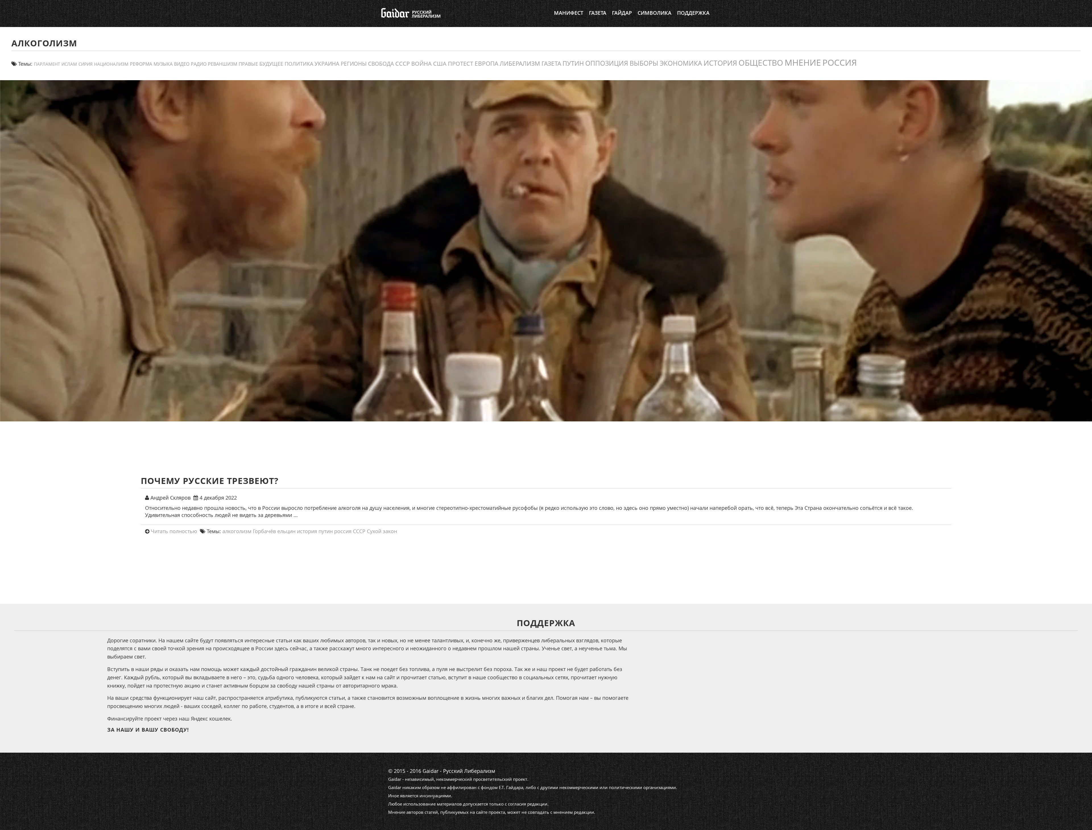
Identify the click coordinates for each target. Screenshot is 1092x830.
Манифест (568, 12)
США (439, 63)
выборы (644, 63)
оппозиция (606, 63)
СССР (402, 63)
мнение (803, 62)
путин (573, 63)
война (421, 63)
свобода (381, 63)
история (720, 63)
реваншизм (222, 64)
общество (761, 62)
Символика (654, 12)
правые (248, 63)
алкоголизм (236, 531)
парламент (47, 64)
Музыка (163, 64)
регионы (354, 63)
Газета (597, 12)
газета (551, 63)
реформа (141, 64)
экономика (681, 63)
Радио (198, 64)
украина (327, 63)
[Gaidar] (410, 13)
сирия (85, 64)
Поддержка (693, 12)
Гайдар (622, 12)
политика (299, 63)
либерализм (520, 63)
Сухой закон (382, 531)
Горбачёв (264, 531)
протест (460, 63)
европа (486, 63)
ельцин (286, 531)
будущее (271, 63)
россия (839, 62)
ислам (69, 64)
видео (181, 64)
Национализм (111, 64)
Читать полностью (174, 531)
